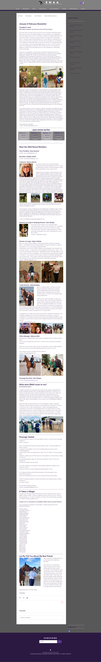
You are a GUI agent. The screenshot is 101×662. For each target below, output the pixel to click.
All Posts (20, 16)
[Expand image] (30, 77)
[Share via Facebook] (20, 597)
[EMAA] (69, 631)
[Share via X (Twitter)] (23, 597)
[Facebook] (83, 3)
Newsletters (28, 16)
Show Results (37, 16)
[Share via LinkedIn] (27, 597)
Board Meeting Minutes (50, 16)
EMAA (53, 2)
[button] (81, 2)
